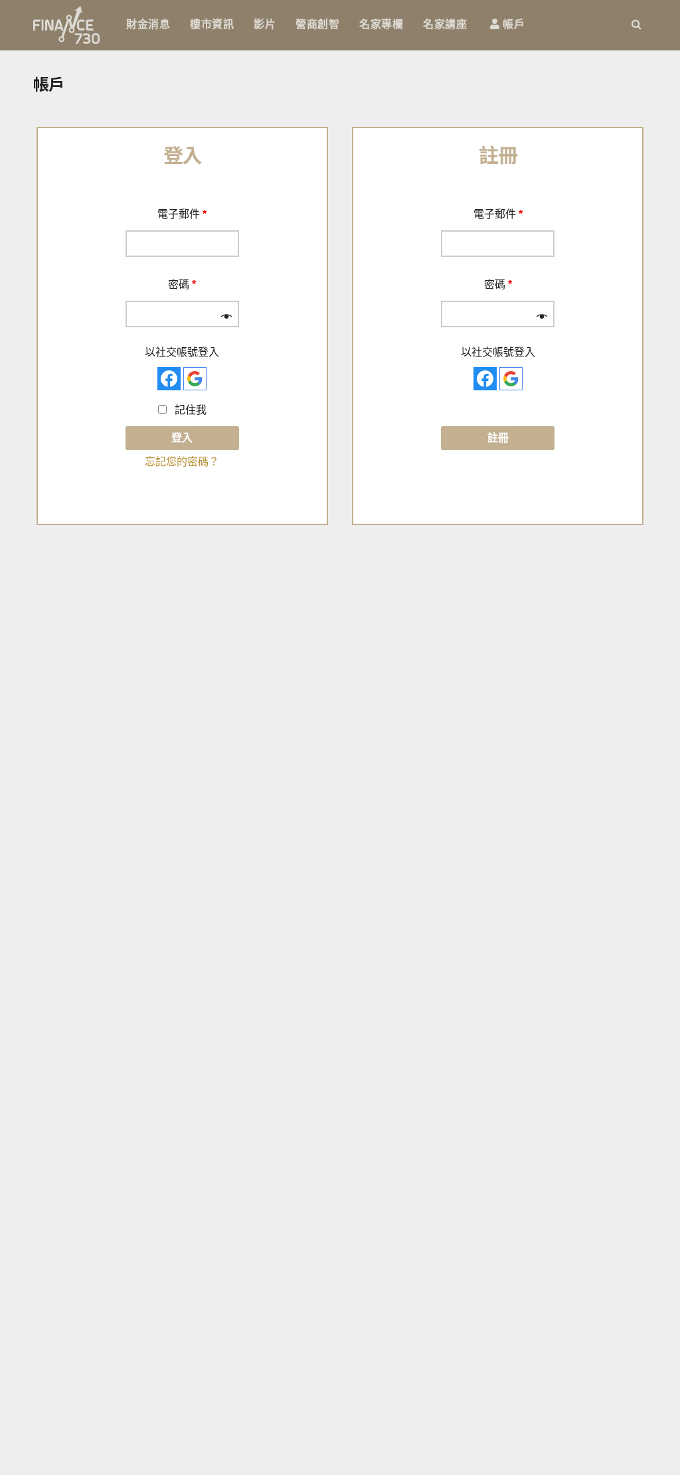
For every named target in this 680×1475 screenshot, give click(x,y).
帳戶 (512, 24)
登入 (182, 437)
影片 (265, 24)
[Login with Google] (195, 378)
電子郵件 (182, 214)
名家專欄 (381, 24)
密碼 (182, 284)
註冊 (498, 437)
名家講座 (445, 24)
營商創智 (317, 24)
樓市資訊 (212, 24)
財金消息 (148, 24)
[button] (636, 24)
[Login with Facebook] (169, 378)
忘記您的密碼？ (182, 461)
